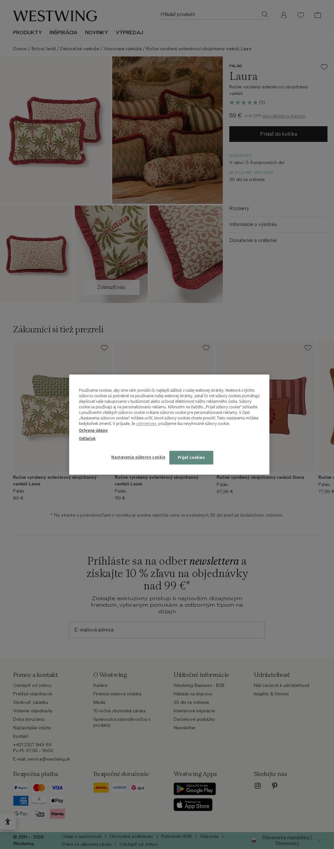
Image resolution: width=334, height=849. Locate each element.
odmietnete (146, 423)
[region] (169, 424)
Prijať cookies (191, 457)
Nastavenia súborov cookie (138, 457)
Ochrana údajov (93, 430)
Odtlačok (87, 438)
